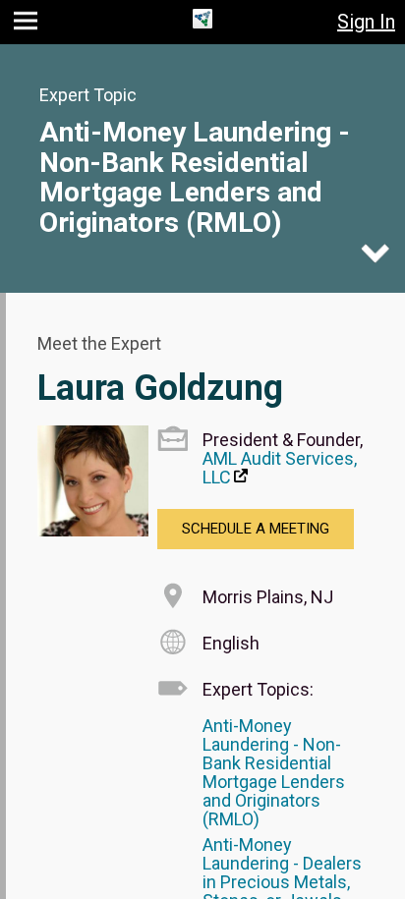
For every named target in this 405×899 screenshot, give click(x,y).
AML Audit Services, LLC (279, 467)
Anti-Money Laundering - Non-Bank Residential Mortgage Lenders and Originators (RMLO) (194, 177)
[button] (28, 25)
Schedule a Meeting (255, 528)
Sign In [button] (366, 21)
